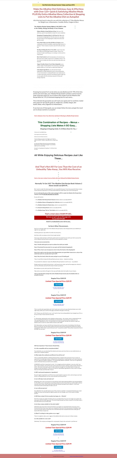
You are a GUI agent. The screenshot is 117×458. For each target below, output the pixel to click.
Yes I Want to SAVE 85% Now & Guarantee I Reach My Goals (58, 288)
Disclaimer (81, 456)
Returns (77, 456)
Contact (71, 456)
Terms (74, 456)
